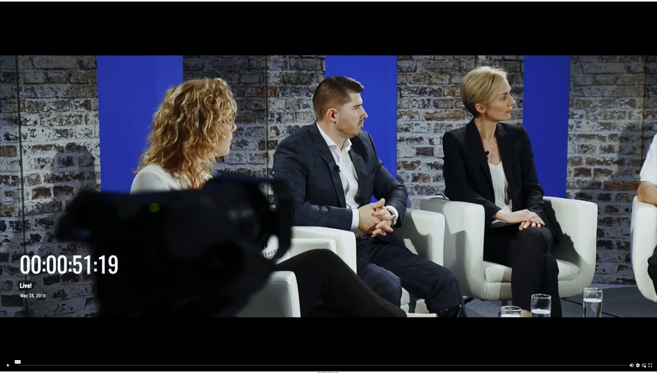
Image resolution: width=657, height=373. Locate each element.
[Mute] (631, 365)
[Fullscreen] (650, 365)
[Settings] (638, 365)
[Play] (8, 365)
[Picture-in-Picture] (644, 365)
